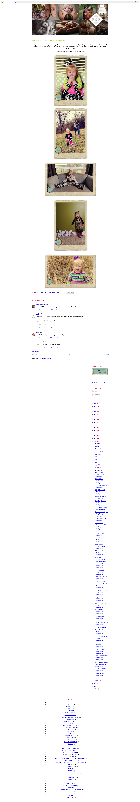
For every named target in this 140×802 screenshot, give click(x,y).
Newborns (69, 767)
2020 (95, 417)
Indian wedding (70, 742)
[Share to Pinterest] (73, 293)
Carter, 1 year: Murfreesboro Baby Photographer (100, 518)
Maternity (69, 756)
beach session (70, 715)
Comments (97, 394)
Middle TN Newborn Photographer (69, 758)
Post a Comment (36, 351)
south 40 (70, 783)
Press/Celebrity (70, 775)
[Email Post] (64, 292)
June (96, 459)
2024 (95, 406)
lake (70, 744)
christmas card (70, 725)
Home (70, 354)
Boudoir (70, 719)
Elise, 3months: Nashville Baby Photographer (99, 533)
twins (70, 793)
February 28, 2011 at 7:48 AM (47, 347)
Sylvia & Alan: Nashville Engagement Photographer (101, 657)
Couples (70, 729)
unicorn (70, 795)
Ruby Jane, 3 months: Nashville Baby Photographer (100, 503)
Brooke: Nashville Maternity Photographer (99, 644)
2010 (95, 683)
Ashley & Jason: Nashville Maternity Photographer (100, 481)
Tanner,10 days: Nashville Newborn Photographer (100, 546)
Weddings (70, 798)
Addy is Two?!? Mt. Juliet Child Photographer (100, 492)
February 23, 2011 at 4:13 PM (47, 309)
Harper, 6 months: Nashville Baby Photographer (99, 651)
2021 (95, 414)
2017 (95, 425)
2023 (95, 409)
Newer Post (35, 354)
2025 (95, 403)
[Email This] (66, 293)
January (97, 680)
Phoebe (37, 332)
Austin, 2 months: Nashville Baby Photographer (99, 631)
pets (70, 771)
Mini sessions (70, 760)
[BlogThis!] (68, 293)
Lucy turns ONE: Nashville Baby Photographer (99, 618)
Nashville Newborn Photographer (69, 762)
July (96, 457)
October (97, 449)
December (98, 443)
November (98, 446)
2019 (95, 419)
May (96, 462)
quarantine (70, 777)
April (96, 465)
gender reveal (70, 735)
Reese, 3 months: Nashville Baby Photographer (99, 474)
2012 (95, 438)
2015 (95, 430)
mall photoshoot (70, 754)
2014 (95, 433)
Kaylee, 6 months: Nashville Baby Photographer (99, 539)
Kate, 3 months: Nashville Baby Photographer (99, 611)
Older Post (106, 354)
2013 (95, 435)
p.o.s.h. (37, 314)
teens (70, 787)
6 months (70, 706)
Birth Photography (70, 717)
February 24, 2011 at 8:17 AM (47, 337)
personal (70, 769)
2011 (95, 441)
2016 (95, 427)
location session (69, 752)
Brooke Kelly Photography (99, 382)
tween (70, 791)
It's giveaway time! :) (100, 627)
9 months (70, 709)
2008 (95, 689)
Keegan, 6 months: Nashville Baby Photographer (100, 598)
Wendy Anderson (40, 304)
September (98, 451)
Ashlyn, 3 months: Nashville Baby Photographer (99, 572)
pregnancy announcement (70, 773)
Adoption (70, 711)
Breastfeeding (70, 721)
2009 (95, 686)
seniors (70, 779)
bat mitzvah (70, 713)
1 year (70, 702)
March (97, 467)
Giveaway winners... (100, 581)
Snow (70, 781)
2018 (95, 422)
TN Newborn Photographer (69, 789)
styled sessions (70, 785)
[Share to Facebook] (71, 293)
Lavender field (70, 746)
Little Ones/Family (70, 750)
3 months (70, 704)
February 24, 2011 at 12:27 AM (47, 327)
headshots (70, 740)
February (97, 470)
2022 (95, 411)
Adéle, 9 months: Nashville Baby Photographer (99, 552)
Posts (95, 391)
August (97, 454)
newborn (69, 764)
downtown (70, 731)
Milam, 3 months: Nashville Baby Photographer (99, 675)
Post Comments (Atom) (45, 358)
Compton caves (70, 727)
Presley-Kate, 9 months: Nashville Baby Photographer (101, 592)
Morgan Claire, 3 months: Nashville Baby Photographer (100, 559)
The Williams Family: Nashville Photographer (100, 605)
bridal (70, 723)
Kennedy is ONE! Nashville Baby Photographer (99, 565)
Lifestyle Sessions (70, 748)
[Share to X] (69, 293)
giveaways (70, 737)
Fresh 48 (70, 733)
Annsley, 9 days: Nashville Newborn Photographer (100, 668)
